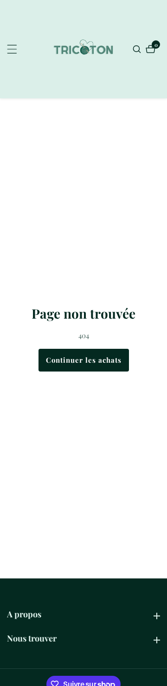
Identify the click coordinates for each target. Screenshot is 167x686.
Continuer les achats (84, 360)
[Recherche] (138, 49)
